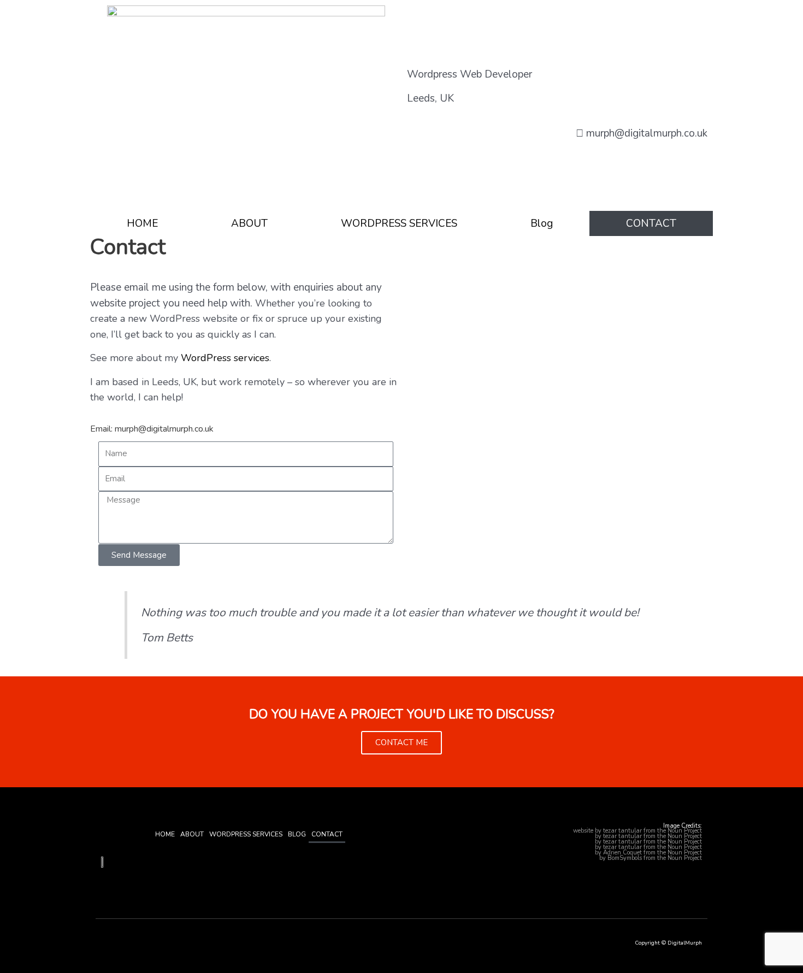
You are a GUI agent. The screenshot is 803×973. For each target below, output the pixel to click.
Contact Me (401, 742)
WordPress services (225, 357)
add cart (581, 852)
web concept (576, 842)
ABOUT (249, 223)
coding (584, 836)
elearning (585, 858)
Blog (541, 223)
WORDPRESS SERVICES (399, 223)
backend (559, 831)
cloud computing (571, 847)
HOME (142, 223)
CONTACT (651, 223)
